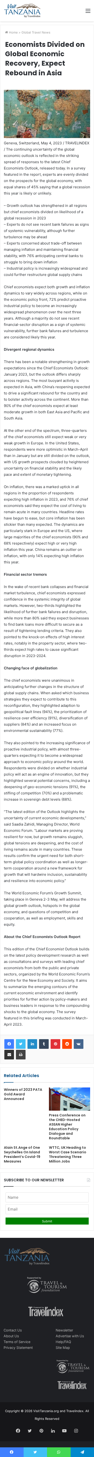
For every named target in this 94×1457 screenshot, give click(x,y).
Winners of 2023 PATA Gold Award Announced (23, 1094)
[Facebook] (9, 1044)
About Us (11, 1336)
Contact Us (13, 1330)
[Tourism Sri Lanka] (22, 10)
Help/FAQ (63, 1342)
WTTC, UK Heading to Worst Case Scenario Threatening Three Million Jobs (67, 1154)
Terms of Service (17, 1342)
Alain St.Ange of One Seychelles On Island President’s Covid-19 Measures (22, 1154)
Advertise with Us (70, 1336)
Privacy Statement (18, 1347)
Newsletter (64, 1330)
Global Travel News (35, 32)
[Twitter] (21, 1044)
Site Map (63, 1347)
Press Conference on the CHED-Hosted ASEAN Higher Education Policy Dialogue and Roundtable (67, 1127)
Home (13, 32)
